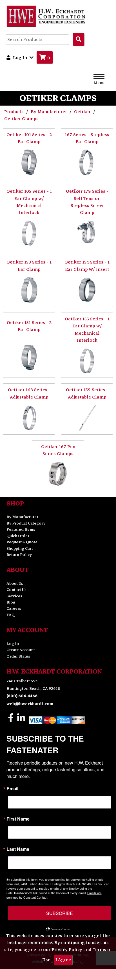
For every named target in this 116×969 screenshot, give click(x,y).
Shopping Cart (19, 548)
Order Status (18, 656)
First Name (18, 819)
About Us (14, 583)
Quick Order (17, 536)
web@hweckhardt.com (29, 704)
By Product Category (25, 523)
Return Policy (19, 554)
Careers (13, 608)
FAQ (10, 615)
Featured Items (20, 529)
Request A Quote (21, 542)
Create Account (20, 650)
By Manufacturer (49, 111)
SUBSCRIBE (59, 913)
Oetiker (83, 111)
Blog (10, 602)
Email (12, 788)
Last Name (17, 849)
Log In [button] (20, 57)
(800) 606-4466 (21, 696)
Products (14, 111)
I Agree (63, 959)
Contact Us (16, 589)
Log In (12, 643)
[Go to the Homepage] (46, 16)
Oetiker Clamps (21, 118)
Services (14, 596)
